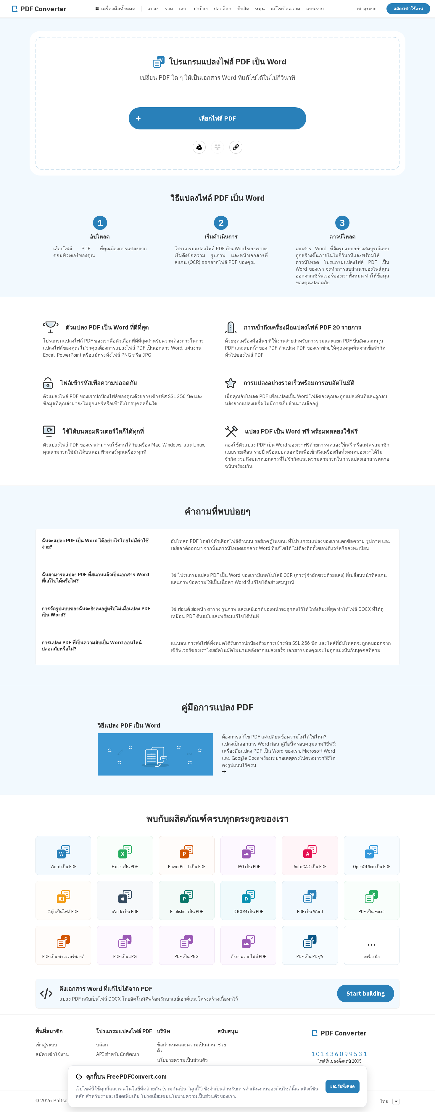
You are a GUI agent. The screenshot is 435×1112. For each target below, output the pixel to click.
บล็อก (102, 1045)
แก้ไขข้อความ (285, 9)
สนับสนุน (228, 1031)
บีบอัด (243, 9)
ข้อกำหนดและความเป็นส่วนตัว (186, 1047)
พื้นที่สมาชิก (49, 1031)
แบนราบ (315, 9)
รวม (169, 9)
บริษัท (163, 1031)
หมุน (260, 9)
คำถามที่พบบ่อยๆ (217, 511)
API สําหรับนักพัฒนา (117, 1054)
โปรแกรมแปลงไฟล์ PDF (124, 1031)
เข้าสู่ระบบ (366, 8)
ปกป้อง (201, 9)
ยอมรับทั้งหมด (342, 1086)
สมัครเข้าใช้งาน (408, 8)
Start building (366, 993)
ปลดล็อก (222, 9)
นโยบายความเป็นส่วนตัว (182, 1060)
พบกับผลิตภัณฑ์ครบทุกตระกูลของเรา (217, 818)
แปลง (153, 9)
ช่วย (222, 1045)
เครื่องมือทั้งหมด (117, 9)
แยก (183, 9)
